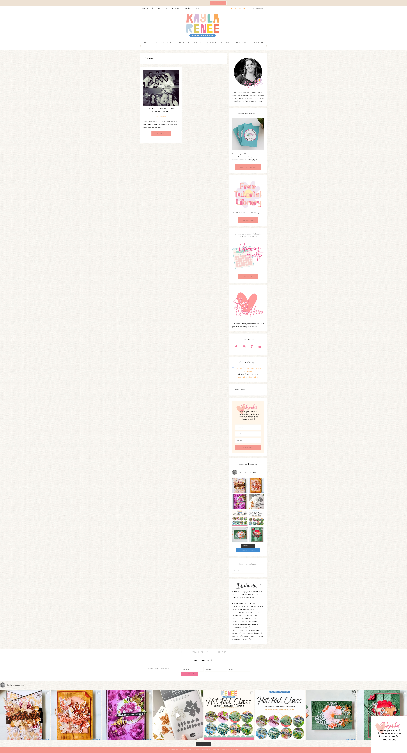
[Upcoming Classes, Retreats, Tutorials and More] (248, 272)
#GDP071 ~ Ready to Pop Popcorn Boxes (161, 110)
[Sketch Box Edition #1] (248, 134)
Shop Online (253, 377)
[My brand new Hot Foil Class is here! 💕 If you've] (239, 518)
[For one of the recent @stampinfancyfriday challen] (239, 534)
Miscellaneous (161, 116)
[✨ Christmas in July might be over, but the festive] (256, 534)
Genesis (199, 749)
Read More (161, 133)
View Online (242, 377)
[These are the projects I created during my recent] (239, 501)
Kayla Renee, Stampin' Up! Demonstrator (203, 25)
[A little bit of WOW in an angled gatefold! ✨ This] (239, 485)
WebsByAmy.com (233, 749)
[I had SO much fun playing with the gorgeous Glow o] (256, 485)
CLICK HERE (248, 220)
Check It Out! (218, 3)
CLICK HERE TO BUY (248, 167)
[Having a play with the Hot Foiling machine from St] (256, 501)
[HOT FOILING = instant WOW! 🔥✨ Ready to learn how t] (256, 518)
